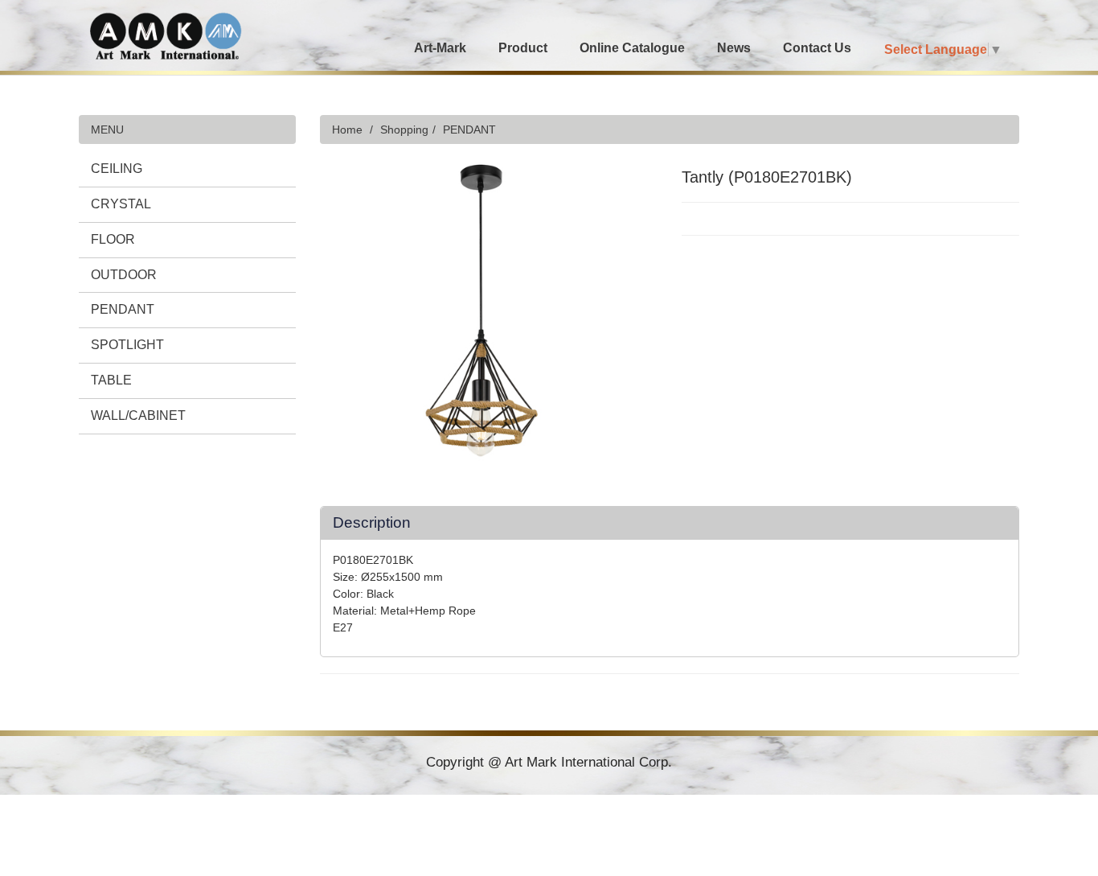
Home (347, 129)
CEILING (116, 168)
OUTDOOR (124, 275)
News (734, 48)
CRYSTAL (121, 204)
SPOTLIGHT (127, 345)
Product (522, 48)
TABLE (111, 380)
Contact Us (817, 48)
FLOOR (113, 239)
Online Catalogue (632, 48)
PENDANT (122, 309)
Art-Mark (440, 48)
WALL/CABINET (138, 415)
